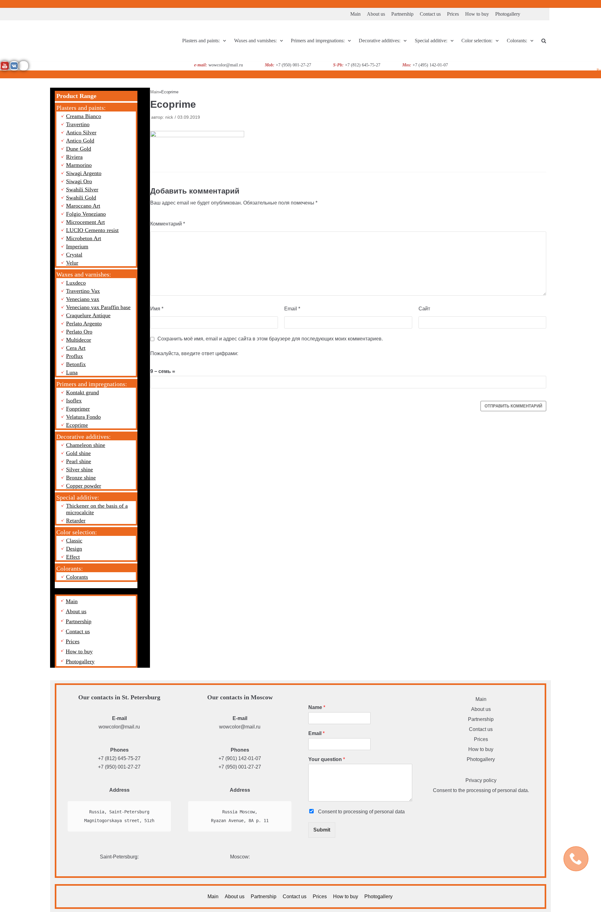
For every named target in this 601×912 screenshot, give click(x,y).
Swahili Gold (81, 197)
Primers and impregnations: (91, 384)
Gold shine (78, 453)
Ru (599, 70)
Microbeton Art (83, 238)
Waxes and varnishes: (83, 274)
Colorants (77, 577)
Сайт (424, 308)
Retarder (75, 520)
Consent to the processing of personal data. (481, 790)
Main (355, 14)
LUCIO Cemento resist (92, 230)
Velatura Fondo (83, 417)
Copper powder (83, 486)
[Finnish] (597, 3)
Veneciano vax (82, 299)
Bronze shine (81, 477)
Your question (326, 759)
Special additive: (77, 497)
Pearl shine (78, 461)
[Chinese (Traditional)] (582, 3)
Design (74, 549)
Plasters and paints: (81, 107)
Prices (453, 14)
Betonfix (76, 364)
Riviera (74, 157)
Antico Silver (81, 132)
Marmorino (79, 165)
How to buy (477, 14)
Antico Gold (80, 140)
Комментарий (167, 223)
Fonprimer (78, 409)
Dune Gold (78, 149)
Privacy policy (480, 780)
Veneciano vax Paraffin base (98, 307)
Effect (73, 557)
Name (316, 707)
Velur (72, 263)
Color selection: (76, 532)
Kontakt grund (82, 392)
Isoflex (74, 400)
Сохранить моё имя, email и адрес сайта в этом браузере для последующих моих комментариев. (270, 338)
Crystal (74, 254)
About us (376, 14)
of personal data (387, 811)
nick (169, 117)
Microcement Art (85, 222)
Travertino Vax (83, 291)
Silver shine (79, 469)
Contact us (430, 14)
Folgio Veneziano (86, 214)
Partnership (402, 14)
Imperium (77, 246)
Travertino (78, 124)
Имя (156, 308)
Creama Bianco (83, 116)
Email (292, 308)
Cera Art (75, 348)
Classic (74, 540)
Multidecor (78, 340)
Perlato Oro (79, 332)
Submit (321, 829)
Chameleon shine (85, 445)
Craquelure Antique (88, 315)
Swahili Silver (82, 189)
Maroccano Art (83, 206)
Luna (72, 372)
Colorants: (69, 568)
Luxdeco (76, 283)
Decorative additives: (83, 436)
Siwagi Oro (79, 181)
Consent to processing (361, 811)
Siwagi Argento (83, 173)
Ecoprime (77, 425)
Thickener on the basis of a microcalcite (97, 509)
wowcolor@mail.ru (119, 726)
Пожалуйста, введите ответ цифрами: (194, 353)
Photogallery (507, 14)
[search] (543, 41)
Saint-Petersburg (118, 856)
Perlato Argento (84, 323)
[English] (590, 3)
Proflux (74, 356)
